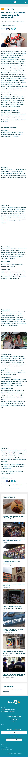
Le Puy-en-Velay (9, 9)
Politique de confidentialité (7, 749)
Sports (14, 721)
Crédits (2, 744)
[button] (25, 2)
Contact (3, 707)
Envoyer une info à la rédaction (8, 711)
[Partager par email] (12, 29)
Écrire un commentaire (8, 478)
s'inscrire (13, 690)
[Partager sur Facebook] (7, 29)
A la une (14, 714)
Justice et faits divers (14, 719)
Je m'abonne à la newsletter (14, 732)
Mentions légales (5, 747)
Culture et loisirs (14, 718)
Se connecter (6, 690)
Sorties (2, 724)
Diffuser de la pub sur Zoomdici (8, 709)
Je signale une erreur (14, 488)
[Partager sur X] (9, 29)
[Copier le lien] (15, 29)
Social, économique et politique (14, 716)
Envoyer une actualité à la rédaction (15, 485)
